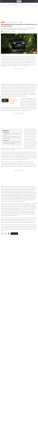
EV (12, 58)
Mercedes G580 (17, 196)
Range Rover (28, 56)
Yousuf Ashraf (6, 31)
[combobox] (14, 4)
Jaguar (3, 85)
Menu (1, 1)
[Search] (36, 1)
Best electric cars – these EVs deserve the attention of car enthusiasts (14, 101)
